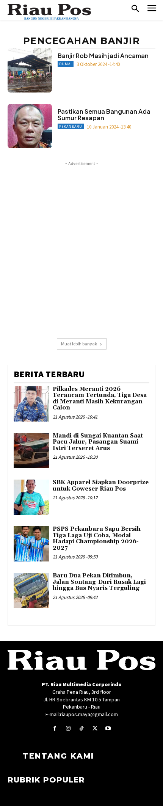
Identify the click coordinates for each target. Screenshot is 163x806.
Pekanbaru (70, 126)
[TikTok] (81, 728)
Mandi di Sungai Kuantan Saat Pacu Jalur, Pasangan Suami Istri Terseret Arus (98, 442)
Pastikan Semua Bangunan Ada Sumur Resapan (104, 114)
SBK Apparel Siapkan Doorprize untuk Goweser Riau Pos (101, 485)
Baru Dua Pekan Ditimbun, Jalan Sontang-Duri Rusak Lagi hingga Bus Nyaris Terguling (99, 582)
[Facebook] (55, 728)
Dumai (65, 63)
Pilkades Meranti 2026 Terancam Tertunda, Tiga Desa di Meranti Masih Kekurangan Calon (100, 399)
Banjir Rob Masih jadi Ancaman (103, 56)
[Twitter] (95, 728)
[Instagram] (68, 728)
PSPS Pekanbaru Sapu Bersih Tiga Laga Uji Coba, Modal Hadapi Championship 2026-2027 (97, 538)
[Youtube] (108, 728)
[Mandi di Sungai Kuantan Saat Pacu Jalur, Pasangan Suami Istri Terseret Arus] (31, 450)
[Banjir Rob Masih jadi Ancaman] (30, 70)
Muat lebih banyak (79, 344)
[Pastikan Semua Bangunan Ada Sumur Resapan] (30, 126)
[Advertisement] (81, 249)
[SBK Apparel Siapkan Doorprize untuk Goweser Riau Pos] (31, 497)
